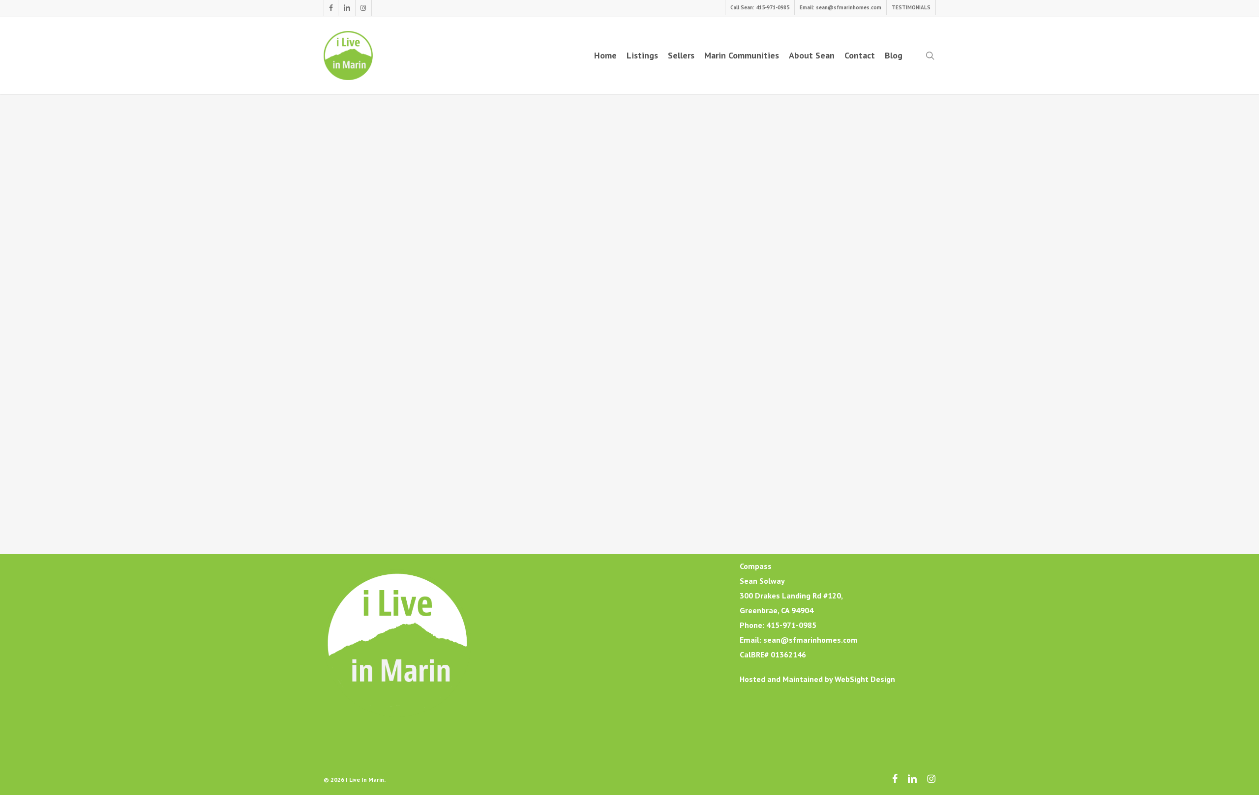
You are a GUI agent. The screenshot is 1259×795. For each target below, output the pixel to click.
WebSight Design (865, 679)
